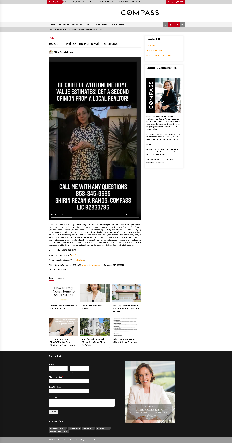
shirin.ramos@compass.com (156, 50)
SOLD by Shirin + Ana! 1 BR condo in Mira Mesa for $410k (93, 342)
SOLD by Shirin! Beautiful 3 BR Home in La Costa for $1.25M (126, 309)
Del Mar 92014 (74, 428)
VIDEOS (89, 25)
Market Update (103, 428)
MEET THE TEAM (102, 25)
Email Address (55, 387)
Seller (52, 38)
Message (53, 397)
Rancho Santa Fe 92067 (59, 432)
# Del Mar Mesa (137, 2)
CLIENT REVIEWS (118, 25)
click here (75, 255)
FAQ (129, 25)
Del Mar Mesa (88, 428)
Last (71, 372)
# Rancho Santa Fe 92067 (120, 2)
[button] (165, 24)
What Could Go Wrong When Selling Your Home (126, 340)
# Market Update (89, 2)
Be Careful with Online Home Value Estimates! (84, 44)
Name (52, 364)
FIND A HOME (64, 25)
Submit (53, 412)
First (50, 372)
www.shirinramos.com (92, 265)
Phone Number (56, 377)
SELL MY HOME (77, 25)
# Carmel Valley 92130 (72, 2)
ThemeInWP (91, 440)
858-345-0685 (151, 45)
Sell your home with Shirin (92, 307)
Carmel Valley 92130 (57, 428)
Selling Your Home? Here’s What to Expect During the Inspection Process (61, 342)
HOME (53, 25)
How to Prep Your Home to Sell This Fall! (63, 307)
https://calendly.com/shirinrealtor (158, 55)
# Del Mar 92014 (103, 2)
